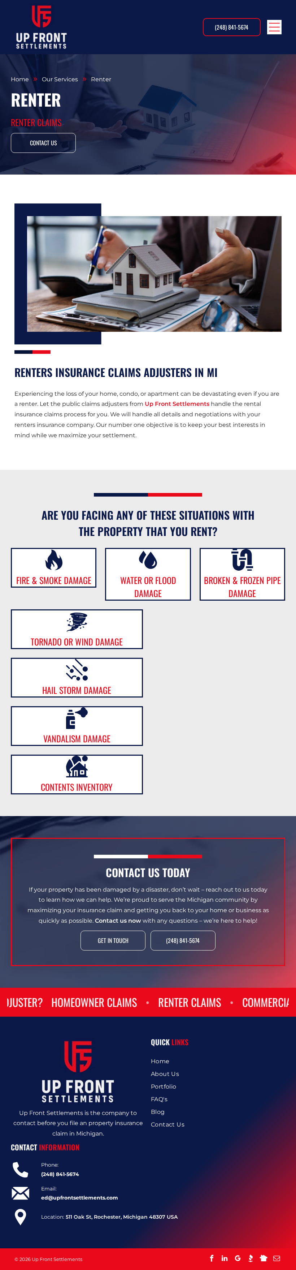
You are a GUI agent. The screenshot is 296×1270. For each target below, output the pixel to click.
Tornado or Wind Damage (77, 641)
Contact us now (118, 920)
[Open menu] (274, 27)
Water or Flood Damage (148, 587)
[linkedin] (224, 1259)
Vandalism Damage (76, 738)
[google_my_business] (237, 1259)
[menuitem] (218, 1061)
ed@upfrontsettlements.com (79, 1197)
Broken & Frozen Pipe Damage (242, 587)
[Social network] (250, 1259)
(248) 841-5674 (60, 1174)
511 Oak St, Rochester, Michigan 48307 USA (122, 1217)
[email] (276, 1259)
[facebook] (211, 1259)
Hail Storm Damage (76, 689)
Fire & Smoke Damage (53, 580)
